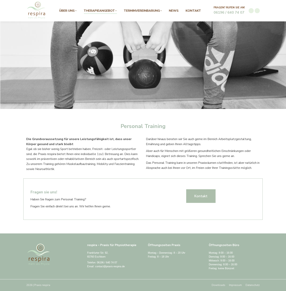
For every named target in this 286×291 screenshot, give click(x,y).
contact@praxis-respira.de (110, 266)
